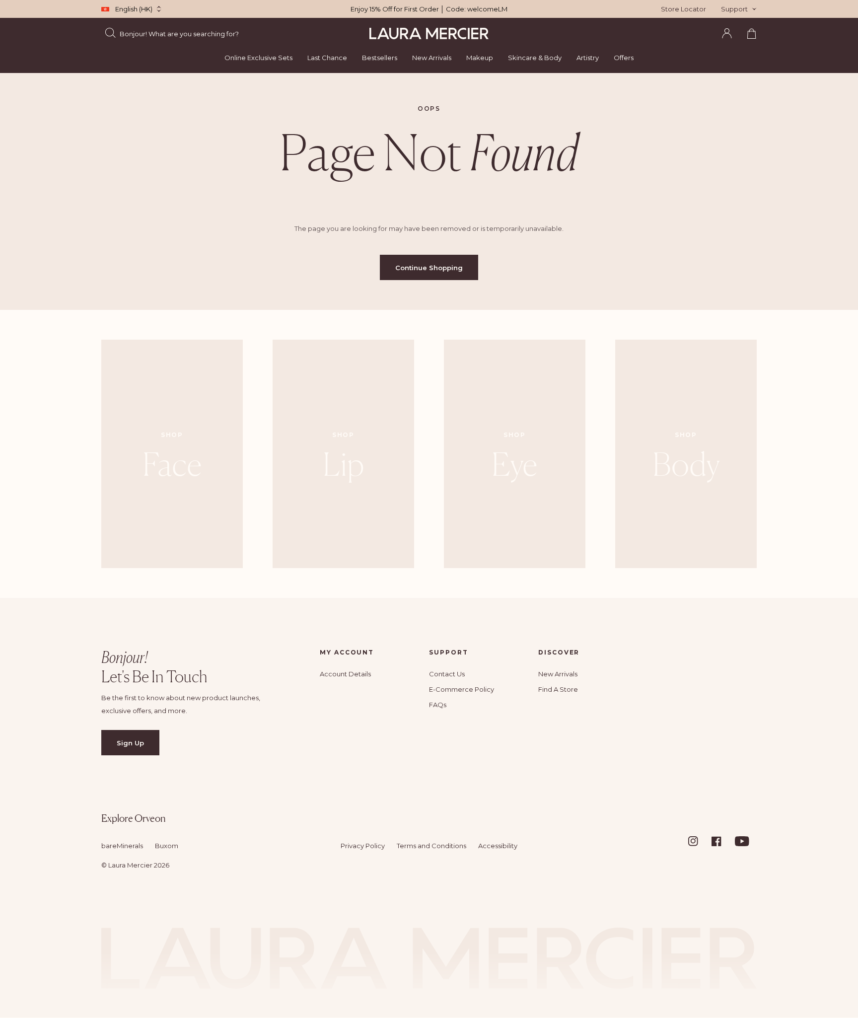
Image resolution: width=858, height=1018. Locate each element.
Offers (624, 58)
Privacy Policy (363, 846)
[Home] (429, 33)
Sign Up (130, 743)
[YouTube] (746, 841)
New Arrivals (431, 58)
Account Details (345, 674)
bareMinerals (122, 846)
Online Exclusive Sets (258, 58)
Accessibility (497, 846)
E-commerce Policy (461, 689)
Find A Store (558, 689)
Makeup (479, 58)
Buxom (166, 846)
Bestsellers (379, 58)
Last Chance (327, 58)
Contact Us (447, 674)
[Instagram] (699, 841)
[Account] (727, 33)
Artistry (587, 58)
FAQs (437, 705)
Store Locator (683, 9)
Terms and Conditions (431, 846)
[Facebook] (722, 841)
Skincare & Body (535, 58)
